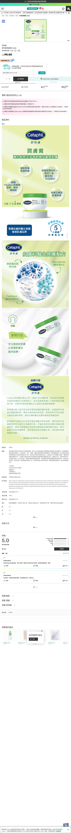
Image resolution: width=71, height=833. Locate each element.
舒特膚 (4, 45)
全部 (3, 553)
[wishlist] (15, 50)
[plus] (9, 79)
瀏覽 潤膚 (6, 601)
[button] (68, 8)
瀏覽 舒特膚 (7, 605)
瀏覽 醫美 (6, 596)
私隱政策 (58, 831)
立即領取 (41, 73)
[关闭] (68, 830)
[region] (35, 830)
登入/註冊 (32, 639)
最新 (6, 553)
